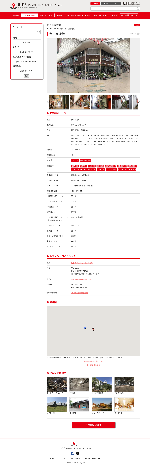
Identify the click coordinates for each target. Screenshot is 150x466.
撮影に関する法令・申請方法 (105, 15)
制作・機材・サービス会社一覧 (78, 15)
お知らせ (16, 15)
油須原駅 (73, 413)
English (106, 3)
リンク (64, 458)
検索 (26, 76)
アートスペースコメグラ (55, 393)
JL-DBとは (53, 458)
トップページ (51, 29)
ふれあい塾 (51, 413)
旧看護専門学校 (97, 393)
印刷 (137, 25)
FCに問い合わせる (94, 425)
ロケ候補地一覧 (29, 15)
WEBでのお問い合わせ (79, 293)
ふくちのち (118, 413)
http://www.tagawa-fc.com (81, 279)
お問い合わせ (75, 458)
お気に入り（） (46, 15)
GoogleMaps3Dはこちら (93, 361)
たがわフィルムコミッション (82, 263)
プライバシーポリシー (92, 458)
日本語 (95, 3)
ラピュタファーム (98, 413)
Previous (47, 102)
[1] (137, 8)
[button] (93, 329)
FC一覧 (59, 15)
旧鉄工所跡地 (119, 393)
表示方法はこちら (93, 365)
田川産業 (73, 393)
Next (139, 102)
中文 (116, 3)
